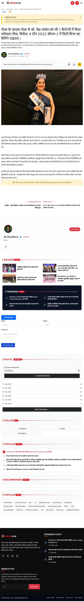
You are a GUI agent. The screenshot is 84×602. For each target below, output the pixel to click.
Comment (4, 329)
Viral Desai (19, 510)
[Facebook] (3, 556)
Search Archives (42, 376)
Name (3, 321)
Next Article (47, 202)
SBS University (57, 502)
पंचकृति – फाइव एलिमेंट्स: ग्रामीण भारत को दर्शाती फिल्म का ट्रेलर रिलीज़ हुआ (23, 206)
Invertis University (20, 502)
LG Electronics (8, 502)
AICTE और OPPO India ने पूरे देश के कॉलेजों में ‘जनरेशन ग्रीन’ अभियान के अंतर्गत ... (61, 206)
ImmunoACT (68, 502)
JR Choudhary (11, 237)
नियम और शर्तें (69, 598)
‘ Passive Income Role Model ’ (36, 506)
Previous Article (35, 202)
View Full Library (42, 409)
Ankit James (60, 510)
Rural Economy (8, 506)
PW (42, 510)
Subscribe (34, 586)
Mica (30, 502)
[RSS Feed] (5, 247)
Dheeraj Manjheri (9, 510)
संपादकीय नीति (60, 598)
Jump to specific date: (11, 367)
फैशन (16, 9)
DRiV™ (66, 506)
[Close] (80, 17)
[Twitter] (8, 556)
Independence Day (44, 502)
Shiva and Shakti (20, 506)
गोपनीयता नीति (50, 598)
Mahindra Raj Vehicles (73, 510)
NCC (72, 506)
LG (35, 502)
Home (3, 9)
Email (45, 321)
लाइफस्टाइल (10, 9)
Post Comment (8, 345)
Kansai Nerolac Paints (54, 506)
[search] (81, 3)
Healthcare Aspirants (32, 510)
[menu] (3, 3)
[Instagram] (12, 556)
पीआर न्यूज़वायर (79, 598)
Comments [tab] (8, 317)
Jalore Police (49, 510)
